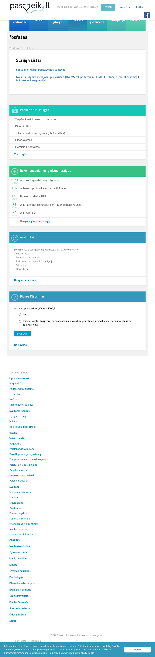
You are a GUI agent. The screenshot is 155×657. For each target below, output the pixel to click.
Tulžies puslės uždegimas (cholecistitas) (40, 133)
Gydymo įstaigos (19, 416)
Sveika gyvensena (97, 20)
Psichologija (16, 577)
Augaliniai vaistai (18, 470)
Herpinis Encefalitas (27, 147)
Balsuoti (22, 333)
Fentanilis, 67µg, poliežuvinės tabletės (40, 69)
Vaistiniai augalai (18, 480)
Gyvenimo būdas (19, 552)
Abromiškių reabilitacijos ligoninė (40, 180)
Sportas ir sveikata (19, 608)
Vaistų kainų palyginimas (23, 465)
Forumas (136, 20)
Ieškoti (108, 7)
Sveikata (77, 20)
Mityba (13, 564)
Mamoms (14, 497)
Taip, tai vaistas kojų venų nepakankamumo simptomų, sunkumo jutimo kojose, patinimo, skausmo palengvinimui (77, 323)
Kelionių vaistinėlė (19, 518)
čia (92, 653)
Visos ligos (20, 154)
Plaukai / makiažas (19, 602)
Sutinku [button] (138, 649)
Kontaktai (125, 7)
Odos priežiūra (17, 614)
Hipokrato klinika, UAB (33, 196)
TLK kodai (14, 394)
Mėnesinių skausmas (21, 492)
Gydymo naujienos (20, 571)
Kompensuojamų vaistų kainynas (27, 459)
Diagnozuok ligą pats (21, 404)
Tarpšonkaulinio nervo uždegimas (36, 119)
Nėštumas (15, 399)
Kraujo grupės (17, 503)
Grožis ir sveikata (18, 596)
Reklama (141, 7)
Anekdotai (15, 540)
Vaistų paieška (17, 438)
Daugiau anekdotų (25, 280)
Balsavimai (21, 345)
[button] (95, 653)
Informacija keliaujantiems (23, 524)
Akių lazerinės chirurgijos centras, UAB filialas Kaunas (50, 205)
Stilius (12, 621)
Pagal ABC (15, 383)
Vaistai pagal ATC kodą (22, 449)
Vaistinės (14, 421)
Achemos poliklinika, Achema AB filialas (43, 188)
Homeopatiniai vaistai (21, 475)
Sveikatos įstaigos (58, 20)
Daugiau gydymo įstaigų (35, 221)
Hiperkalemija (23, 140)
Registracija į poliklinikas (22, 427)
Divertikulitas (23, 126)
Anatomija (15, 508)
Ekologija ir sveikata (20, 589)
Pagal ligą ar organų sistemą (25, 454)
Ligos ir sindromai (19, 20)
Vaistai (38, 20)
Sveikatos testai (18, 529)
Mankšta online (18, 558)
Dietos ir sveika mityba (22, 583)
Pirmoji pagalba (18, 513)
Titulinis (14, 48)
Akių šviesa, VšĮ (28, 213)
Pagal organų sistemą (21, 389)
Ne (24, 314)
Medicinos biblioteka (21, 534)
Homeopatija (116, 20)
